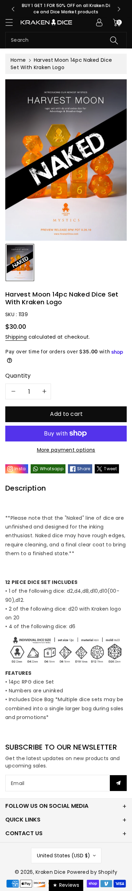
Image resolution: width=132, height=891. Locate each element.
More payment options (66, 449)
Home (18, 60)
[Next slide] (119, 9)
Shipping (16, 336)
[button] (12, 22)
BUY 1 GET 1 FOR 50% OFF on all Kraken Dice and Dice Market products (66, 8)
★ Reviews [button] (66, 885)
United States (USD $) (63, 855)
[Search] (114, 40)
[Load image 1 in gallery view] (20, 262)
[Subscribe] (118, 783)
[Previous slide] (13, 9)
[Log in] (99, 22)
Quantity (18, 376)
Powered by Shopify (92, 872)
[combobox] (66, 40)
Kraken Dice (50, 872)
